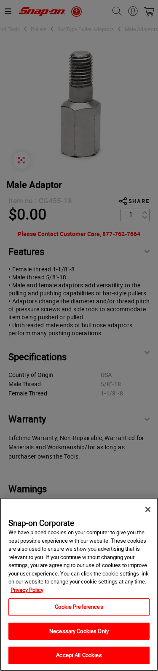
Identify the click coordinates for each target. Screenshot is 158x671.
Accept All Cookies (79, 655)
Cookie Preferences (79, 606)
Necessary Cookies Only (79, 631)
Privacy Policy (27, 590)
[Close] (148, 509)
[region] (79, 584)
